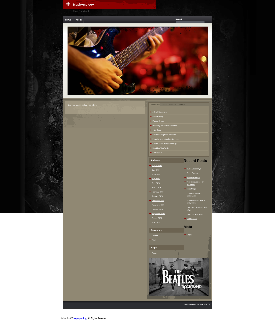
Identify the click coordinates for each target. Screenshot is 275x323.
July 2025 (155, 222)
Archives (182, 105)
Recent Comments (169, 105)
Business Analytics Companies (164, 135)
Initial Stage (156, 130)
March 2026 (156, 187)
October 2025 (157, 209)
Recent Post (155, 105)
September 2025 (158, 214)
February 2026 (157, 192)
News (154, 240)
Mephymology (83, 4)
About (78, 20)
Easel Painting (157, 116)
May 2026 (156, 179)
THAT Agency (204, 304)
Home (68, 20)
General (155, 235)
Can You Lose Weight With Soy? (164, 144)
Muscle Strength (158, 121)
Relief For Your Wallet (160, 148)
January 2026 (157, 196)
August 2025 (157, 218)
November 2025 (158, 205)
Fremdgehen (157, 153)
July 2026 (155, 170)
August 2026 (157, 166)
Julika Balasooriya (159, 112)
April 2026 (156, 183)
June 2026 (156, 174)
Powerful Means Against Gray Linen (166, 139)
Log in (189, 235)
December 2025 (158, 201)
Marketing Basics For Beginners (164, 126)
